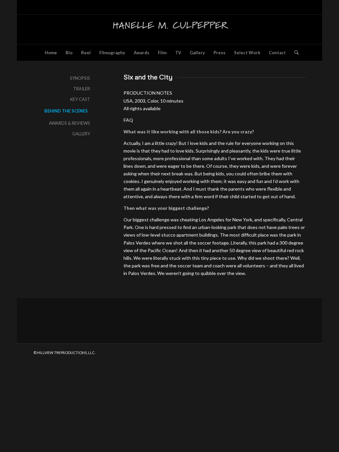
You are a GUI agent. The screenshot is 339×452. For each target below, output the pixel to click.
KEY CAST (80, 99)
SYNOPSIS (80, 78)
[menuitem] (50, 52)
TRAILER (81, 88)
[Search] (294, 52)
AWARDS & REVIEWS (69, 123)
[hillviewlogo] (170, 29)
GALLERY (81, 133)
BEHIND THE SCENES (66, 110)
